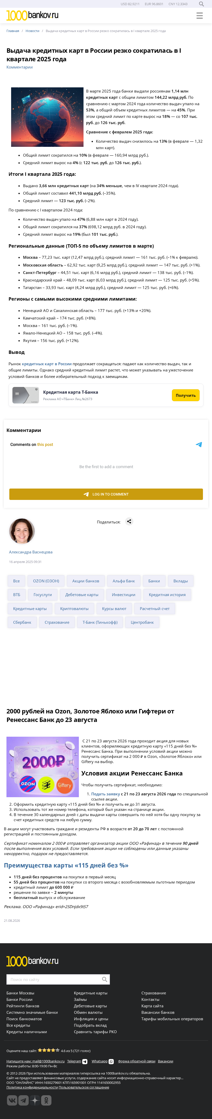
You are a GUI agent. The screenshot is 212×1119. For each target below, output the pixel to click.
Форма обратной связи (136, 1061)
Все (16, 580)
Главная (12, 30)
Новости (32, 30)
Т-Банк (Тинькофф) (100, 622)
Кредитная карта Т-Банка (70, 392)
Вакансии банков (158, 1012)
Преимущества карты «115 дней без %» (66, 865)
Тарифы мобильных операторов (172, 1018)
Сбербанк (22, 622)
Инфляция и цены (91, 1018)
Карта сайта (152, 1005)
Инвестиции (123, 594)
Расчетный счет (155, 608)
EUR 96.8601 (154, 4)
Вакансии (165, 1061)
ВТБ (16, 594)
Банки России (19, 999)
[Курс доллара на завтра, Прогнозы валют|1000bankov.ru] (23, 1100)
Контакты (150, 999)
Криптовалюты (74, 608)
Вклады (180, 580)
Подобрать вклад (90, 1025)
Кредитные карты (30, 608)
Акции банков (85, 580)
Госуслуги (43, 594)
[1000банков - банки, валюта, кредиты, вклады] (46, 1100)
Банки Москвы (20, 992)
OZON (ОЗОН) (46, 580)
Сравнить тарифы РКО (95, 1031)
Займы (80, 999)
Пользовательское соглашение (84, 1087)
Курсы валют (114, 608)
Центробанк (142, 622)
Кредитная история (167, 594)
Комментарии (19, 67)
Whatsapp (100, 1061)
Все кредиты (18, 1025)
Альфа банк (124, 580)
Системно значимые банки (32, 1012)
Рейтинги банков (22, 1005)
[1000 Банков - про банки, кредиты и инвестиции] (35, 1100)
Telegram (74, 1061)
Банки (154, 580)
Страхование (57, 622)
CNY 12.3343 (178, 4)
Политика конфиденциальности (32, 1087)
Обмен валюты (88, 1012)
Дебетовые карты (82, 594)
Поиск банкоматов (24, 1018)
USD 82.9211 (130, 4)
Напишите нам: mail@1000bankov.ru (35, 1061)
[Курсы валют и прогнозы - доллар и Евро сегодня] (12, 1100)
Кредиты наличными (26, 1031)
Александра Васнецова (30, 551)
